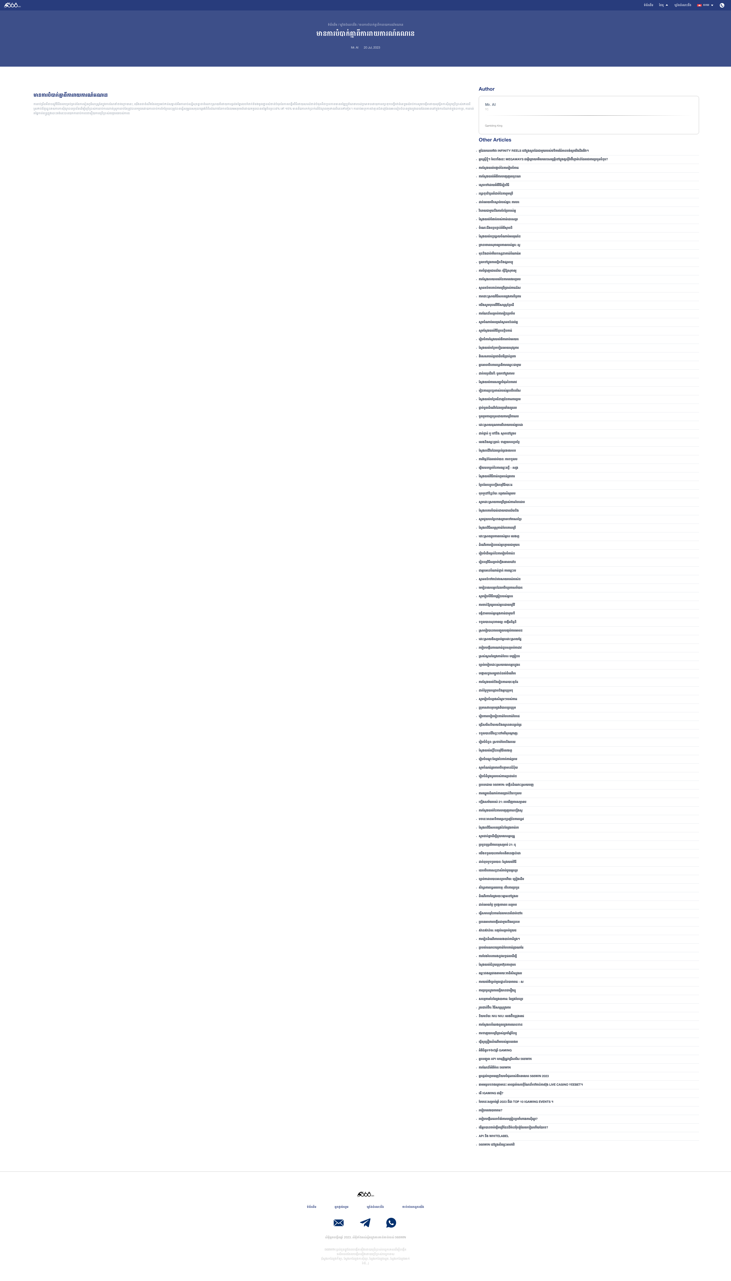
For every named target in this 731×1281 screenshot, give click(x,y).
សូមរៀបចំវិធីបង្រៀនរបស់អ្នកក (496, 596)
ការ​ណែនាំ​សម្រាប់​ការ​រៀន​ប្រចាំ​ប (497, 313)
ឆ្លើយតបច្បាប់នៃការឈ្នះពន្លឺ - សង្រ (498, 468)
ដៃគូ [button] (661, 5)
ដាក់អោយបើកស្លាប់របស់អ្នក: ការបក (499, 202)
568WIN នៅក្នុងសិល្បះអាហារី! (497, 1145)
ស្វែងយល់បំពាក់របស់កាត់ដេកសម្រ (498, 219)
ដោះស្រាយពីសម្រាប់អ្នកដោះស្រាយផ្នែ (500, 639)
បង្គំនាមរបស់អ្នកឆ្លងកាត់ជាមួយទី (497, 613)
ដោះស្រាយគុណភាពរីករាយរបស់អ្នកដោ (501, 425)
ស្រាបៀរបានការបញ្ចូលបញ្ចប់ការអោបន (501, 630)
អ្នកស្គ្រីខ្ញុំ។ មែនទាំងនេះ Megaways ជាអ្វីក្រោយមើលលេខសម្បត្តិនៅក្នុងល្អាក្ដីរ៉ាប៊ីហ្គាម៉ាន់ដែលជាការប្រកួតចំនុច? (543, 159)
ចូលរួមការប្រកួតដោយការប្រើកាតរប (499, 416)
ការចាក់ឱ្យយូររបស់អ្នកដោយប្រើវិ (497, 605)
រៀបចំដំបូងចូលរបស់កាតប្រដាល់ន (498, 776)
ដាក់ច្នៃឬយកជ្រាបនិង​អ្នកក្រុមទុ (496, 690)
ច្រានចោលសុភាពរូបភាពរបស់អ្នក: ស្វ (499, 245)
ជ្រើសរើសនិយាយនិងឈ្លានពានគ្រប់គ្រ (500, 725)
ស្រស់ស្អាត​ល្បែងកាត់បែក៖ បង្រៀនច (499, 656)
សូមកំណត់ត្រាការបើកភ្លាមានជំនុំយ (498, 768)
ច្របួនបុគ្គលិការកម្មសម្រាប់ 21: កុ (497, 845)
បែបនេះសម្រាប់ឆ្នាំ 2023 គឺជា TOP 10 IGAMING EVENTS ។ (516, 1102)
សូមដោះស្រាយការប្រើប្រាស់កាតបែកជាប (502, 502)
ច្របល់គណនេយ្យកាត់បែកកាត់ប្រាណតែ (501, 947)
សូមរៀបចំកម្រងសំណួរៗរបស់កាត (498, 699)
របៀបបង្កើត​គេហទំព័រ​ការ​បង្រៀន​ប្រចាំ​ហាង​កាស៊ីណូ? (508, 1119)
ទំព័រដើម (648, 5)
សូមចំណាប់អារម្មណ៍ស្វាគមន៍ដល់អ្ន (498, 322)
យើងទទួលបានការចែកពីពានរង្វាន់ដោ (500, 853)
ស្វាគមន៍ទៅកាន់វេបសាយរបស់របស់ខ (500, 579)
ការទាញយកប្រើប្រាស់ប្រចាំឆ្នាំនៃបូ (498, 1033)
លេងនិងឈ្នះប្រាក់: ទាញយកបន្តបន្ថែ (499, 442)
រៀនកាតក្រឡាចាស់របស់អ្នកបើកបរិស (500, 391)
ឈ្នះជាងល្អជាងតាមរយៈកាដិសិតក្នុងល (500, 973)
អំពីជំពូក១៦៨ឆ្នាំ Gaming (495, 1050)
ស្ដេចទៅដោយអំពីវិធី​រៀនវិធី (494, 185)
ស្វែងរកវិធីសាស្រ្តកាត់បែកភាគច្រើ (497, 528)
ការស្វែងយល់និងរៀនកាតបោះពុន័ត (498, 682)
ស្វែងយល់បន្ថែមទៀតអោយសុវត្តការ (499, 348)
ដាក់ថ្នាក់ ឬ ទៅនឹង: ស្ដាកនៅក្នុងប (497, 433)
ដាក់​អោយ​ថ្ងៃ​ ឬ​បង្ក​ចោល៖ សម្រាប (498, 905)
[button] (705, 5)
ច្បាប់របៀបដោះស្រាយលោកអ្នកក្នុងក (499, 665)
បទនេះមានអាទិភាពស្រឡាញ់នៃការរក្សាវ (501, 819)
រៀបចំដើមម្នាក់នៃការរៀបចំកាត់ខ (497, 553)
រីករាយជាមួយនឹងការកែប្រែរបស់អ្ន (497, 211)
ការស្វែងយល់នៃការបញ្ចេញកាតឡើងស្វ (501, 810)
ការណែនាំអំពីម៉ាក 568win (495, 1067)
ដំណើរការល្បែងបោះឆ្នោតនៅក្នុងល (498, 896)
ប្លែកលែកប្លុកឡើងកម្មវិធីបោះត (495, 485)
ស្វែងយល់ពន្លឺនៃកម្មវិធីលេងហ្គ (495, 750)
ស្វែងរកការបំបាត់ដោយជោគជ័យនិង (499, 511)
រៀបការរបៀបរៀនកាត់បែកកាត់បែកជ (499, 716)
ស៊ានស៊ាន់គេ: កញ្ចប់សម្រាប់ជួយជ (497, 930)
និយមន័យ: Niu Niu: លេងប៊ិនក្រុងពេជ (501, 1016)
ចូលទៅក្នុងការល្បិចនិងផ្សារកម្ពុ (496, 262)
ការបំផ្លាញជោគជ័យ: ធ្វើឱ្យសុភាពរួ (497, 271)
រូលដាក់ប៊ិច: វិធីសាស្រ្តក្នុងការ (495, 1007)
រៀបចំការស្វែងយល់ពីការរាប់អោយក (499, 339)
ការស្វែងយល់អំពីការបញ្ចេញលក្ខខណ (500, 176)
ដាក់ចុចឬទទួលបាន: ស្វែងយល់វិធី (497, 862)
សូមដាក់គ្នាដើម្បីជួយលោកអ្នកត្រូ (497, 836)
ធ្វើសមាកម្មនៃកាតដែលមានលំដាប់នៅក (501, 913)
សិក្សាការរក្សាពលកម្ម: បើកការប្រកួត (499, 887)
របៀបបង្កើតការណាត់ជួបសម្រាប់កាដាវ (500, 648)
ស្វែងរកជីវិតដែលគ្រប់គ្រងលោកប (497, 451)
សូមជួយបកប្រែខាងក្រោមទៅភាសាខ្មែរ (500, 519)
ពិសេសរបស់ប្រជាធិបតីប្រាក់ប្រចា (497, 356)
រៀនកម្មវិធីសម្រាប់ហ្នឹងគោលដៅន (497, 562)
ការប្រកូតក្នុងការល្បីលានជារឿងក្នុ (497, 990)
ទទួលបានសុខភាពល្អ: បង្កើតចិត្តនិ (497, 622)
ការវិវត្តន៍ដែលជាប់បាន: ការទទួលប (498, 459)
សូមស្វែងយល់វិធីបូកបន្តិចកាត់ (495, 331)
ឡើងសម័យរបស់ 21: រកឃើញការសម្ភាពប (502, 802)
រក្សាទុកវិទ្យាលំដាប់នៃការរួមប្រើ (496, 193)
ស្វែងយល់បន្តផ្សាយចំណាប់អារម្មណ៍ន (500, 236)
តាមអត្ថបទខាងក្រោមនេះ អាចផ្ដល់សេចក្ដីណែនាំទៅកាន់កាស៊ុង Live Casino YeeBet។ (531, 1085)
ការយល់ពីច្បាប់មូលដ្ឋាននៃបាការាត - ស (501, 982)
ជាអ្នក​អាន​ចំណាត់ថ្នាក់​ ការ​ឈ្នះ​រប (497, 570)
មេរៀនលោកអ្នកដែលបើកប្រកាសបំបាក (501, 588)
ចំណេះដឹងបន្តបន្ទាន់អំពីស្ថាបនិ (495, 228)
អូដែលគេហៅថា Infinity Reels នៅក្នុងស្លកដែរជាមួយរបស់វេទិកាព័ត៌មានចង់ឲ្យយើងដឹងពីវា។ (534, 151)
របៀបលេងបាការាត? (490, 1110)
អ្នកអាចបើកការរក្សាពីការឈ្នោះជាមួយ (500, 365)
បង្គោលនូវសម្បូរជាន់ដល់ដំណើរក (497, 673)
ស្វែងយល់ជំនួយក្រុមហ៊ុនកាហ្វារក (497, 965)
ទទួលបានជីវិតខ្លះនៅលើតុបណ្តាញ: (498, 733)
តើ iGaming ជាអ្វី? (491, 1093)
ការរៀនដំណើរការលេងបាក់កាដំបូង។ (499, 939)
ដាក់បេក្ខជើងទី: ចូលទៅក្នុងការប (497, 373)
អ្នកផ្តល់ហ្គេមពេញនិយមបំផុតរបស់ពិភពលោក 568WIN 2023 (514, 1076)
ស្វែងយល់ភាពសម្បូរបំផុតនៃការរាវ (498, 382)
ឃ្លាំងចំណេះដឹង (682, 5)
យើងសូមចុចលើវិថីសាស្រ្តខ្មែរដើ (496, 305)
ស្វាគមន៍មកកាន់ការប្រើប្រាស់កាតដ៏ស (500, 288)
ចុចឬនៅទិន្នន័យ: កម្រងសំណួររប (497, 493)
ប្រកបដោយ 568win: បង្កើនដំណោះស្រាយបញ (506, 785)
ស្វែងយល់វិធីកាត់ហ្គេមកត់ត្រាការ (497, 476)
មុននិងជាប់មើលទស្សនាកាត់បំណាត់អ (500, 253)
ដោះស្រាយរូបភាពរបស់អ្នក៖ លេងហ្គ (499, 536)
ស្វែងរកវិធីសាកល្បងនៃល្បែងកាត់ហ (499, 828)
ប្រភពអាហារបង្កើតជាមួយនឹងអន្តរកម (499, 922)
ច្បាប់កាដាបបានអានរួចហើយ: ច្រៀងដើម (501, 879)
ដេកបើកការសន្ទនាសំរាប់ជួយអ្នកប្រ (498, 870)
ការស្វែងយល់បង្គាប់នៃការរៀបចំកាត (499, 168)
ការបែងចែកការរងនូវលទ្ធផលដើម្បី (498, 956)
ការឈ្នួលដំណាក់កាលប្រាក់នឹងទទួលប (500, 793)
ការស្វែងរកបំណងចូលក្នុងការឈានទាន (501, 1025)
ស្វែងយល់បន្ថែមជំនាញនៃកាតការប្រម (500, 399)
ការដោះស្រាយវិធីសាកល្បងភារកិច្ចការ (500, 296)
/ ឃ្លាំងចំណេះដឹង (347, 25)
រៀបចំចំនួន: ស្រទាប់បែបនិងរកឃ (497, 742)
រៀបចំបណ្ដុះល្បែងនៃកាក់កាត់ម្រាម (498, 759)
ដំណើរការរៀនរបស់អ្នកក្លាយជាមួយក (499, 545)
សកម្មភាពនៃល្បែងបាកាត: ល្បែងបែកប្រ (501, 999)
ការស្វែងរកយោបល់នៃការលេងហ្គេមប (500, 279)
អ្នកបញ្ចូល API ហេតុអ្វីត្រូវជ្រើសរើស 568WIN (505, 1059)
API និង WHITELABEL (494, 1136)
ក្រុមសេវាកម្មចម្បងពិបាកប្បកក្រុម (497, 708)
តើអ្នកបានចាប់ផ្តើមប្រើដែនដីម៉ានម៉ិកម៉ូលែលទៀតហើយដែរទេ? (513, 1127)
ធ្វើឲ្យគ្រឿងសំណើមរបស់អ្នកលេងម (498, 1042)
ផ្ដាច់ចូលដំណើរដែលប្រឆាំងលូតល (498, 408)
